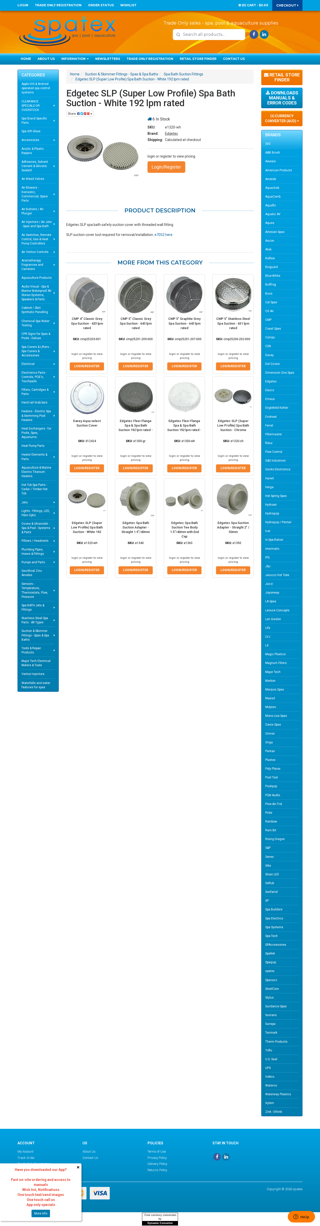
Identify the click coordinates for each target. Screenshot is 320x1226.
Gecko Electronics (277, 469)
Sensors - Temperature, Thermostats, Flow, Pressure (35, 590)
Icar (267, 531)
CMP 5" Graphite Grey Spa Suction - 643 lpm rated (184, 323)
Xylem (269, 1103)
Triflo (268, 1050)
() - (254, 5)
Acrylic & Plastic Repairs (33, 151)
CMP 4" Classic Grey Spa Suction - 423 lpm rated (87, 323)
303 (267, 144)
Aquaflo (270, 205)
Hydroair (271, 504)
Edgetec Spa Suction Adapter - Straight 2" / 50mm (233, 527)
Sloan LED (272, 874)
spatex (269, 971)
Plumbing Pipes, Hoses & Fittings (33, 552)
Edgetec (171, 133)
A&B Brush (272, 152)
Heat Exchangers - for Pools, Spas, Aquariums (36, 433)
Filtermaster (273, 434)
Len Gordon (273, 619)
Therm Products (276, 1041)
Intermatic (272, 549)
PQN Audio (272, 795)
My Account (26, 1151)
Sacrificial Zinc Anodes (32, 573)
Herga (269, 487)
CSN (268, 346)
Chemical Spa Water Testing (36, 323)
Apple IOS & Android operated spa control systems (36, 88)
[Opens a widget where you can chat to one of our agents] (301, 1217)
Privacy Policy (157, 1158)
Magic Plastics (275, 654)
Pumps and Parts (33, 562)
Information (73, 59)
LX (267, 645)
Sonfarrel (271, 892)
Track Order (26, 1158)
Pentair (270, 751)
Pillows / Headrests (35, 540)
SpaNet (270, 953)
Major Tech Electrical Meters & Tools (36, 663)
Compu (270, 337)
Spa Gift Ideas (31, 131)
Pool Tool (271, 777)
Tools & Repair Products (31, 650)
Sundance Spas (276, 1006)
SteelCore (272, 989)
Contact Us (234, 59)
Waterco (271, 1085)
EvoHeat (271, 417)
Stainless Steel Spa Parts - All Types (35, 620)
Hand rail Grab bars (35, 402)
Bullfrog (270, 284)
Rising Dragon (275, 839)
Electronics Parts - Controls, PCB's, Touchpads (34, 377)
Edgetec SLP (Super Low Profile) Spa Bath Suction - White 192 (87, 527)
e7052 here (163, 235)
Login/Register (166, 167)
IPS (267, 557)
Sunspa (270, 1024)
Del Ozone (272, 364)
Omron (270, 733)
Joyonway (272, 592)
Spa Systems (274, 927)
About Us (46, 59)
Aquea (269, 223)
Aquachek (272, 188)
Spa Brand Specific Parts (34, 120)
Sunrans (271, 1015)
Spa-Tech (271, 936)
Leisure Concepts (277, 610)
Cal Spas (271, 302)
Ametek (270, 179)
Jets (25, 502)
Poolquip (271, 786)
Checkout (286, 5)
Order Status (101, 5)
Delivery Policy (157, 1164)
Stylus (269, 997)
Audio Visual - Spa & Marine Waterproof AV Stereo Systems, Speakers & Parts (37, 293)
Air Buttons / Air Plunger (33, 211)
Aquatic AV (272, 214)
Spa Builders (273, 909)
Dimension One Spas (279, 372)
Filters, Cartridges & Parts (35, 392)
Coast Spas (273, 328)
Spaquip (270, 962)
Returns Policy (157, 1170)
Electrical (28, 364)
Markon (270, 681)
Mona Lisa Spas (276, 716)
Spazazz (271, 980)
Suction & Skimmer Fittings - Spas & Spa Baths (35, 635)
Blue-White (272, 276)
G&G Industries (275, 460)
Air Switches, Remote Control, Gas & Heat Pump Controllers (36, 239)
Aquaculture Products (37, 278)
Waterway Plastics (278, 1094)
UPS (268, 1068)
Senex (269, 857)
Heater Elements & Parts (34, 457)
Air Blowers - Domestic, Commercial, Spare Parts (35, 194)
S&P (267, 848)
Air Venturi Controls (35, 252)
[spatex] (68, 30)
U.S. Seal (271, 1059)
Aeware (270, 161)
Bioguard (271, 267)
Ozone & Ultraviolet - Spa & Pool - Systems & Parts (36, 528)
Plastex (270, 760)
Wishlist (128, 5)
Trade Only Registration (58, 5)
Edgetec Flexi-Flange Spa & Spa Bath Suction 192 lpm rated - (135, 425)
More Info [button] (40, 1213)
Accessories (30, 140)
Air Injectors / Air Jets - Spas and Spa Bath (37, 224)
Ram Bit (270, 830)
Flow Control (273, 452)
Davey (269, 355)
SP (267, 900)
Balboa (270, 258)
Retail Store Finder (198, 59)
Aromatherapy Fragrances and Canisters (32, 265)
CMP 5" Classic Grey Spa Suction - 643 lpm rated (136, 323)
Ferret (269, 425)
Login (23, 5)
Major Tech (272, 672)
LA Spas (270, 601)
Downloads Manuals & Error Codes (282, 97)
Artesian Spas (274, 232)
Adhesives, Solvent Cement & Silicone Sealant (35, 166)
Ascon (269, 240)
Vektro (269, 1076)
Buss (268, 293)
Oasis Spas (273, 724)
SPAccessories (275, 944)
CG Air (269, 311)
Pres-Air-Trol (273, 804)
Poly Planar (272, 768)
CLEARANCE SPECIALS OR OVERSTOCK (31, 106)
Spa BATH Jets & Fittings (33, 607)
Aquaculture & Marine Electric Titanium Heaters (36, 472)
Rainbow (271, 821)
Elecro (269, 390)
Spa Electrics (274, 918)
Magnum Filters (276, 663)
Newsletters (107, 59)
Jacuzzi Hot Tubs (277, 575)
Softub (269, 883)
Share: (72, 113)
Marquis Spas (274, 689)
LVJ (267, 636)
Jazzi (269, 584)
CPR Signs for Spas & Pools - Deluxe (36, 336)
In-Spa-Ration (274, 539)
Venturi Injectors (33, 674)
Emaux (270, 399)
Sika (268, 865)
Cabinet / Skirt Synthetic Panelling (35, 310)
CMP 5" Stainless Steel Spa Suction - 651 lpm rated (233, 323)
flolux (268, 443)
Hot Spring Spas (276, 496)
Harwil (269, 478)
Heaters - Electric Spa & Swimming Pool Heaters (36, 416)
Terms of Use (157, 1151)
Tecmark (271, 1032)
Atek (268, 249)
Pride (268, 812)
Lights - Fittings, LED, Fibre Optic (36, 513)
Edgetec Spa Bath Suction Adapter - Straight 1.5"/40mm (136, 527)
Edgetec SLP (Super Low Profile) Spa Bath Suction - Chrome (233, 425)
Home (26, 59)
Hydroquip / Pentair (278, 522)
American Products (278, 170)
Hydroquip (272, 513)
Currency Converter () (281, 118)
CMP (268, 320)
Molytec (270, 707)
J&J (267, 566)
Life (267, 628)
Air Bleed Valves (33, 179)
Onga (269, 742)
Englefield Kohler (276, 408)
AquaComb (272, 196)
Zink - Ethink (273, 1112)
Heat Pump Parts (33, 446)
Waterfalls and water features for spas (36, 685)
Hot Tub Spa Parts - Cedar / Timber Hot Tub (35, 489)
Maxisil (270, 698)
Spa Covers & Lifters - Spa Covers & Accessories (36, 351)
